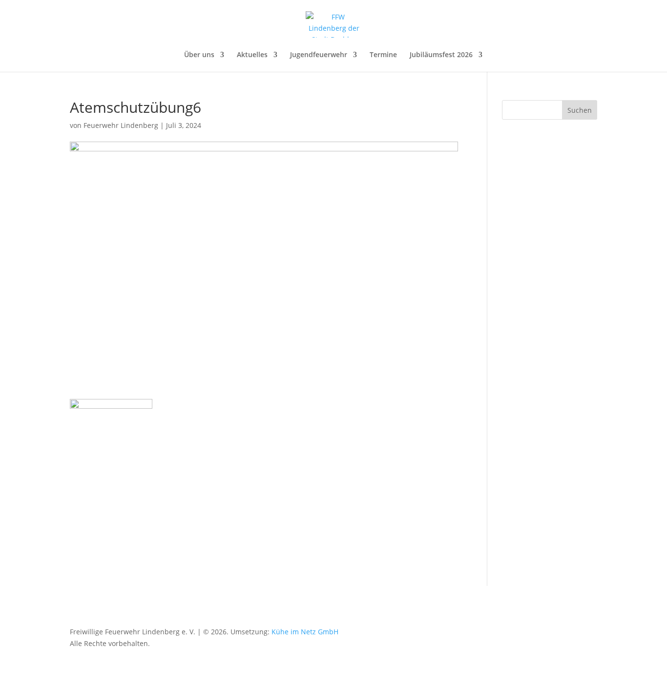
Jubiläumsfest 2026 (441, 55)
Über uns (199, 55)
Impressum (473, 631)
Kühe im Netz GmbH (304, 631)
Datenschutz (425, 631)
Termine (383, 55)
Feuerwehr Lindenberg (120, 125)
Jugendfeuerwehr (318, 55)
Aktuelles (252, 55)
